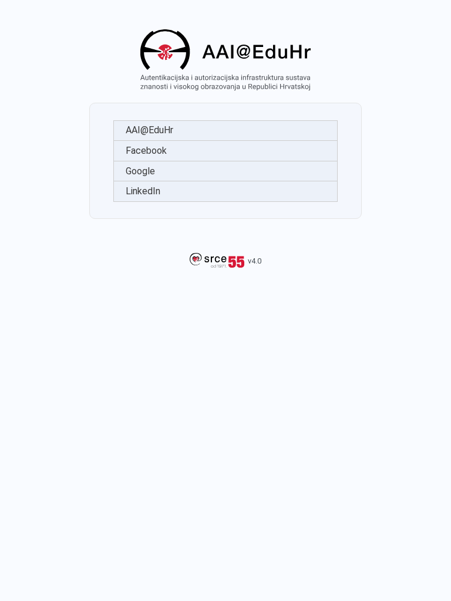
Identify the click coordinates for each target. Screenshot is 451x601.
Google (140, 171)
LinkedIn (143, 191)
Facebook (146, 150)
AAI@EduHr (149, 130)
